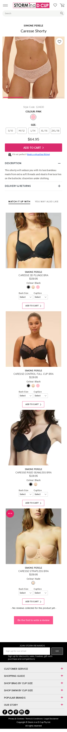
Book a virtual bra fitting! (38, 154)
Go (57, 651)
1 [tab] (13, 97)
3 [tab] (54, 97)
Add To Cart (32, 147)
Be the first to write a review (33, 620)
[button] (33, 618)
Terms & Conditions (34, 719)
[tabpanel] (33, 68)
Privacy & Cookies (16, 719)
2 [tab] (33, 97)
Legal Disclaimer (51, 719)
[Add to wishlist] (59, 41)
